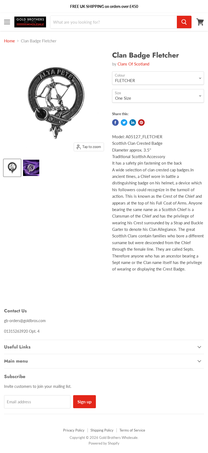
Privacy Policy (73, 430)
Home (9, 41)
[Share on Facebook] (115, 122)
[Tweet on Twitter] (124, 122)
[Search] (184, 22)
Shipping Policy (101, 430)
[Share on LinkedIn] (132, 122)
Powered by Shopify (104, 443)
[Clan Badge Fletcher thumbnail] (12, 168)
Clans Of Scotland (133, 63)
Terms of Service (132, 430)
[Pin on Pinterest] (141, 122)
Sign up (84, 401)
